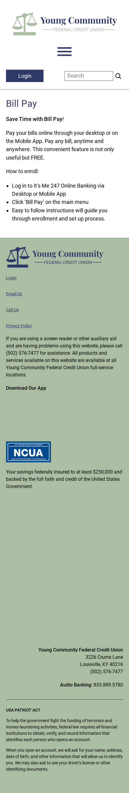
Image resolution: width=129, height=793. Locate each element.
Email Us (14, 293)
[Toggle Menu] (64, 51)
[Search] (118, 76)
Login (11, 277)
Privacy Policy (19, 325)
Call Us (12, 309)
